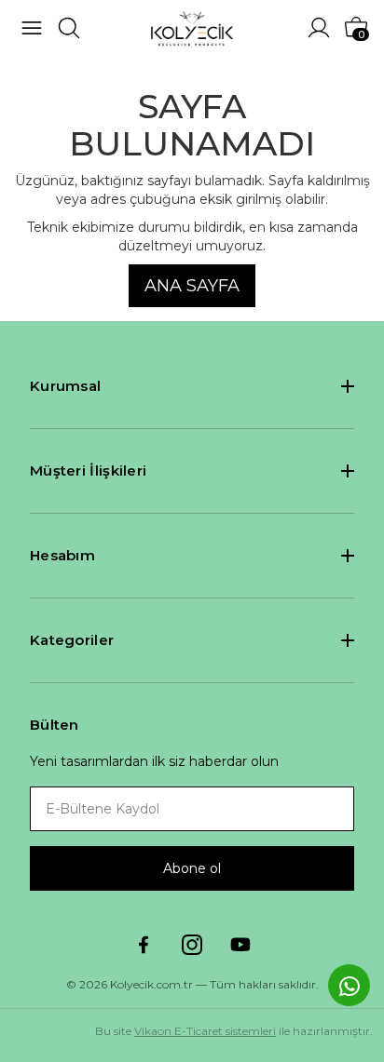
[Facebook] (143, 944)
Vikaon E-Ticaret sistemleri (205, 1031)
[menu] (31, 28)
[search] (69, 28)
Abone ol (192, 868)
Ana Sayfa (192, 286)
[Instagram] (192, 944)
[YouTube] (240, 944)
